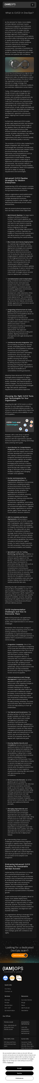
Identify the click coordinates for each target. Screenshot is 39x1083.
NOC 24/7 (8, 1008)
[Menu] (32, 4)
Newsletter (24, 1010)
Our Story (8, 989)
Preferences (19, 1078)
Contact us (8, 991)
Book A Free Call (18, 955)
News (23, 1005)
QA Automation (10, 1010)
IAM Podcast (25, 1008)
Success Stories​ (26, 1000)
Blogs (23, 1002)
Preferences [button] (10, 1062)
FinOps (7, 1002)
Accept (19, 1068)
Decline (19, 1073)
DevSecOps (8, 1005)
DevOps (7, 1000)
